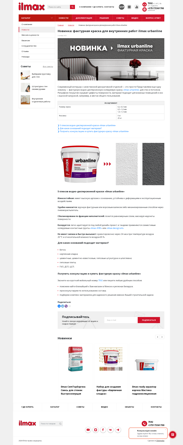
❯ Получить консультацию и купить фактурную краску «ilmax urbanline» (93, 131)
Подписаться (149, 320)
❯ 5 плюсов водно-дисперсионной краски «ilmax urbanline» (87, 125)
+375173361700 (156, 8)
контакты (156, 407)
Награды (26, 56)
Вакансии (26, 40)
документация (84, 18)
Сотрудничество (29, 46)
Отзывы (25, 51)
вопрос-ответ (153, 18)
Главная (61, 25)
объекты (129, 407)
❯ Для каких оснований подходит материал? (80, 128)
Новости (63, 18)
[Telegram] (62, 306)
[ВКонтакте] (59, 306)
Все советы (48, 66)
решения (104, 18)
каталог (55, 407)
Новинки (65, 338)
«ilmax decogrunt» (115, 228)
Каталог (25, 18)
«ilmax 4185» (96, 228)
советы (120, 18)
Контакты (109, 7)
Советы (80, 407)
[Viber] (66, 306)
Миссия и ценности (30, 35)
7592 (154, 3)
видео (134, 18)
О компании (85, 7)
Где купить (97, 7)
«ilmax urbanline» (131, 89)
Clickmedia (160, 441)
